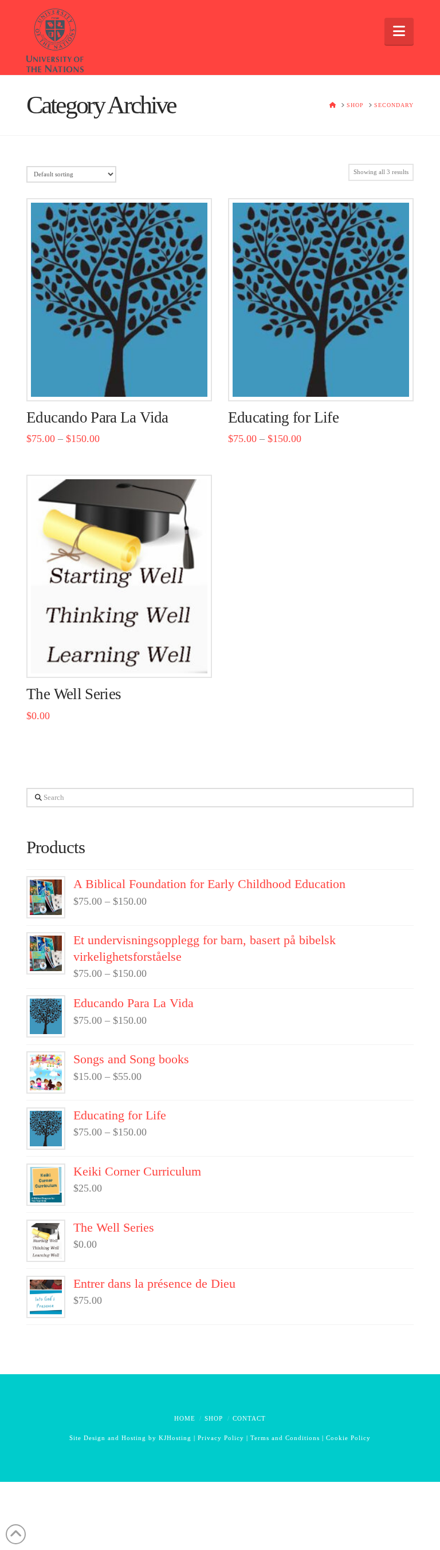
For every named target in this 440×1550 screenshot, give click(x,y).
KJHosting (175, 1437)
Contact (249, 1418)
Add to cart (124, 657)
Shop (214, 1418)
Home (184, 1418)
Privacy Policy (221, 1437)
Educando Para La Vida (97, 417)
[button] (399, 31)
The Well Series (73, 694)
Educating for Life (283, 417)
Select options (123, 380)
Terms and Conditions (285, 1437)
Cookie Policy (348, 1437)
